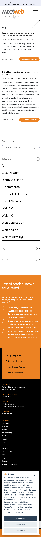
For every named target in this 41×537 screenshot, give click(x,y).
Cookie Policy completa (13, 512)
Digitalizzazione (12, 180)
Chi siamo (5, 448)
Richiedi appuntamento (17, 367)
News (3, 454)
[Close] (34, 475)
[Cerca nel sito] (36, 148)
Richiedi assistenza (14, 372)
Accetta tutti (20, 518)
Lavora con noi (7, 451)
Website (4, 429)
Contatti (5, 461)
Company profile (13, 355)
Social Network (12, 201)
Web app (5, 426)
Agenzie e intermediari (9, 464)
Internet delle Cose (15, 194)
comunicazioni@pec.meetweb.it (13, 406)
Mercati (4, 439)
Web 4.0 (7, 215)
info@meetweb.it (8, 404)
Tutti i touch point (14, 361)
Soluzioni (5, 442)
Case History (11, 173)
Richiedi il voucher (29, 4)
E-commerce (11, 187)
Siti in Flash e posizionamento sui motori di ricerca (20, 73)
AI (3, 165)
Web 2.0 (7, 208)
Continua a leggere (29, 59)
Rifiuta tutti (20, 524)
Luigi (13, 39)
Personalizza (20, 530)
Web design (10, 230)
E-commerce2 (7, 423)
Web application (13, 222)
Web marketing (12, 237)
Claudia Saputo (17, 78)
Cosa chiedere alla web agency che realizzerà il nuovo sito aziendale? (18, 34)
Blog (3, 458)
